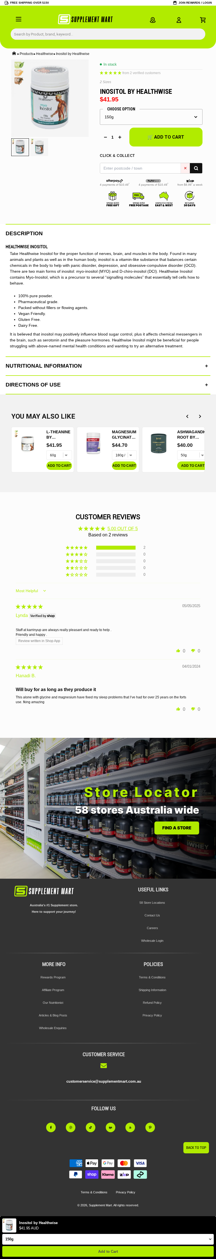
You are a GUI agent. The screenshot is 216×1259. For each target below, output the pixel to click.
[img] (29, 606)
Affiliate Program (53, 990)
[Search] (196, 168)
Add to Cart (108, 1251)
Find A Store (176, 828)
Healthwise (44, 54)
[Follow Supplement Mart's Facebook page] (54, 1127)
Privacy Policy (152, 1015)
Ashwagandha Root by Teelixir (192, 435)
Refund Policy (152, 1002)
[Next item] (200, 416)
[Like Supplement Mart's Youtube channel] (133, 1127)
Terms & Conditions (152, 977)
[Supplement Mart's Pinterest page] (153, 1127)
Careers (152, 928)
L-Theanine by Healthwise (59, 435)
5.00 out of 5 (122, 528)
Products (26, 54)
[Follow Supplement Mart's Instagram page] (74, 1127)
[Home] (14, 54)
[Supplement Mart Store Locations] (153, 20)
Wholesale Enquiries (53, 1028)
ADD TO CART (59, 466)
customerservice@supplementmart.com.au (103, 1081)
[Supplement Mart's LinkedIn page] (114, 1127)
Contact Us (152, 915)
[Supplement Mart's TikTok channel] (94, 1127)
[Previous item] (187, 416)
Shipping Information (152, 990)
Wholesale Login (152, 940)
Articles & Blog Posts (53, 1015)
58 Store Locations (152, 902)
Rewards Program (53, 977)
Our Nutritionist (53, 1002)
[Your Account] (179, 20)
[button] (111, 72)
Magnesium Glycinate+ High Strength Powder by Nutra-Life (124, 435)
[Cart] (202, 20)
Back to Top (196, 1147)
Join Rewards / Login (195, 2)
